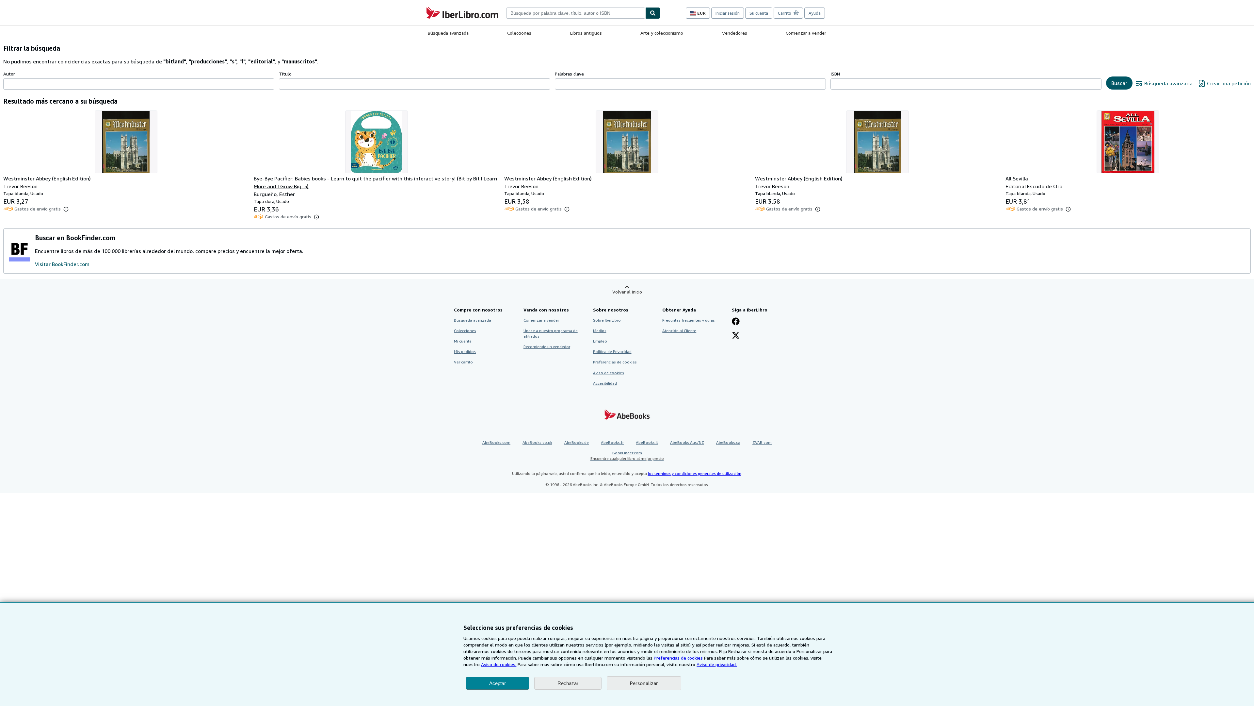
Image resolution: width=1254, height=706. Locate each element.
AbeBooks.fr (612, 442)
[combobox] (575, 13)
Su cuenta (758, 13)
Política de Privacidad (612, 351)
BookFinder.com (627, 455)
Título (285, 73)
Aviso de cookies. (498, 664)
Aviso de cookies (608, 372)
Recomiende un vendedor (546, 346)
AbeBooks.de (576, 442)
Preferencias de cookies (678, 658)
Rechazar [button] (567, 683)
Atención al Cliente (679, 330)
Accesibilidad (605, 383)
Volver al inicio (627, 291)
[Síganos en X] (736, 336)
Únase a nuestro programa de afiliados (550, 333)
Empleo (600, 341)
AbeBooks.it (647, 442)
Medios (599, 330)
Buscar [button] (1119, 83)
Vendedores (734, 33)
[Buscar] (653, 13)
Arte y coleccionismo (661, 33)
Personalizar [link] (644, 683)
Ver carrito (463, 362)
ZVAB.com (762, 442)
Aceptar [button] (497, 683)
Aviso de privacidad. (717, 664)
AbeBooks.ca (728, 442)
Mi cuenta (463, 341)
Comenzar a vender (806, 33)
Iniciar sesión (727, 13)
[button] (66, 209)
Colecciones (519, 33)
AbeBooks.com (496, 442)
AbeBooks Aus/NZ (687, 442)
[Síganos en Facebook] (736, 322)
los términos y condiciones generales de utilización (694, 473)
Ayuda (815, 13)
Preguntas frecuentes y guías (688, 320)
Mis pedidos (465, 351)
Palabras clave (569, 73)
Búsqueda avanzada (448, 33)
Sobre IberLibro (607, 320)
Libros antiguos (586, 33)
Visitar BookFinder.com (62, 264)
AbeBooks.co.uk (537, 442)
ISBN (835, 73)
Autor (9, 73)
